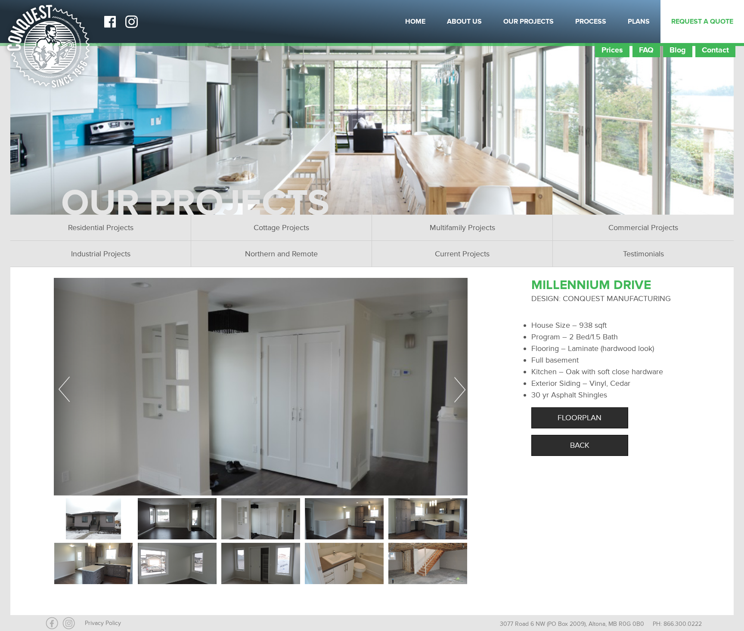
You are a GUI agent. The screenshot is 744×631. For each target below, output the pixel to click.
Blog (678, 50)
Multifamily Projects (462, 227)
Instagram (131, 21)
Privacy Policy (103, 623)
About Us (464, 21)
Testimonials (643, 254)
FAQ (646, 50)
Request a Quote (702, 21)
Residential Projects (100, 227)
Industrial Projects (100, 254)
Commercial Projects (643, 227)
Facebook (110, 21)
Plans (639, 21)
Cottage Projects (281, 227)
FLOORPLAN (579, 417)
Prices (612, 50)
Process (590, 21)
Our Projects (528, 21)
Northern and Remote (281, 254)
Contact (715, 50)
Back (579, 445)
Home (415, 21)
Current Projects (462, 254)
